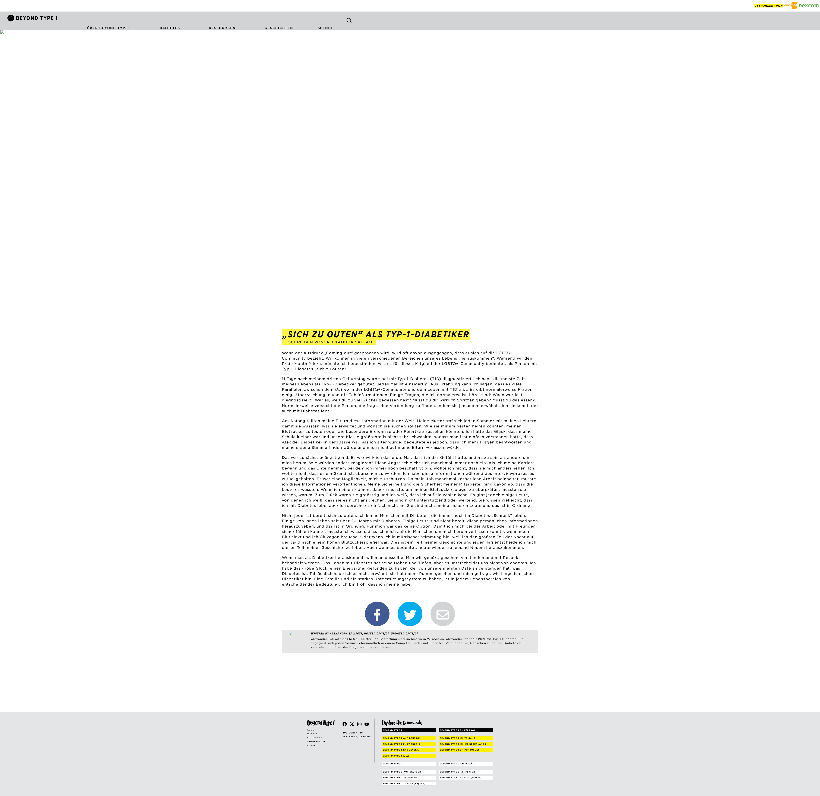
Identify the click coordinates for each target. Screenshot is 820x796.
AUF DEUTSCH (402, 738)
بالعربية (396, 756)
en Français (457, 772)
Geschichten (279, 28)
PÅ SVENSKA (401, 750)
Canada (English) (404, 783)
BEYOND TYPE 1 (392, 730)
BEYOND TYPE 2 (393, 763)
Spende (326, 28)
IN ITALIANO (458, 738)
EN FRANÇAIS (401, 744)
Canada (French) (461, 777)
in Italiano (400, 777)
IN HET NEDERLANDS (463, 744)
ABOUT (311, 730)
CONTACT (313, 745)
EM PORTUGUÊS (460, 750)
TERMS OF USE (316, 741)
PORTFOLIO (314, 737)
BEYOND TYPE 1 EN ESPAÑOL (458, 730)
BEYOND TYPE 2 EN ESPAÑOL (458, 763)
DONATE (312, 733)
